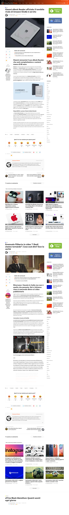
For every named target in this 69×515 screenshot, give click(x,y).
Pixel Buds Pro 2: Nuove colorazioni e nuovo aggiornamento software (12, 206)
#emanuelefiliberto (29, 378)
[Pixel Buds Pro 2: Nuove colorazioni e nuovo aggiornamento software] (14, 197)
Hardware (23, 134)
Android (48, 83)
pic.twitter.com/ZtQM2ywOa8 (22, 379)
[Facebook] (61, 1)
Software (48, 122)
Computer (48, 327)
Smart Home (49, 116)
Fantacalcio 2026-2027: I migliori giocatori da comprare (57, 36)
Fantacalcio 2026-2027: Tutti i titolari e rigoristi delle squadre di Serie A (57, 42)
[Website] (42, 169)
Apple (48, 87)
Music (48, 106)
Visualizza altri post (39, 160)
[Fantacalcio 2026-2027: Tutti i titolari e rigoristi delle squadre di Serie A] (49, 43)
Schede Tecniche (49, 114)
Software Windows (50, 124)
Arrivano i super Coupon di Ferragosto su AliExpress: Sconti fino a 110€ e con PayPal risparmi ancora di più (58, 55)
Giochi (48, 100)
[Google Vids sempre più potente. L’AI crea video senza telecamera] (55, 219)
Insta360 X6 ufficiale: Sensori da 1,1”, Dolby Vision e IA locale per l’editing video (34, 206)
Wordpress (48, 378)
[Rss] (67, 1)
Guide (48, 102)
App (47, 85)
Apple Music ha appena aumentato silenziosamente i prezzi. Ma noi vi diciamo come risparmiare (54, 206)
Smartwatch (49, 120)
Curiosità (12, 388)
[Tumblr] (13, 15)
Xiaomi (33, 134)
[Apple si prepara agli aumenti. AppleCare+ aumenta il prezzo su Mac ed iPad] (14, 219)
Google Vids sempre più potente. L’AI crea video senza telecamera (54, 227)
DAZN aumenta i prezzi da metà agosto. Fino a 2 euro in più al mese (34, 228)
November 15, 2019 (32, 381)
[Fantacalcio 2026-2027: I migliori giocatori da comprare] (49, 37)
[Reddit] (14, 15)
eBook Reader (17, 134)
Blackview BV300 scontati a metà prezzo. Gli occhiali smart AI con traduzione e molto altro (8, 77)
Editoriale (48, 96)
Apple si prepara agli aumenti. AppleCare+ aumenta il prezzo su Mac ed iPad (14, 228)
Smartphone (49, 118)
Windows (48, 376)
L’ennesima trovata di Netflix (21, 280)
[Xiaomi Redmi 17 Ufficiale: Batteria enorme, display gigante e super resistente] (49, 31)
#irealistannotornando (20, 378)
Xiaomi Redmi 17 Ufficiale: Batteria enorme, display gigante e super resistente (58, 30)
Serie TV (26, 388)
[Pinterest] (64, 1)
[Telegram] (15, 15)
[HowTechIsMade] (9, 3)
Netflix (17, 388)
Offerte (48, 110)
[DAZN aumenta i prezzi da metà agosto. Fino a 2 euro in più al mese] (34, 219)
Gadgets (48, 98)
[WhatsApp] (12, 15)
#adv (34, 378)
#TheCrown (35, 376)
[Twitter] (62, 1)
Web (47, 138)
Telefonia (48, 134)
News (7, 7)
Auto (47, 89)
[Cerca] (67, 3)
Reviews (48, 112)
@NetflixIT (31, 376)
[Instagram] (65, 1)
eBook (11, 134)
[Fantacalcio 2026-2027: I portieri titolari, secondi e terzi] (49, 49)
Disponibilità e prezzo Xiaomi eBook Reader (24, 55)
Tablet (48, 130)
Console (48, 329)
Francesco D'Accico (12, 14)
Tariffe (48, 132)
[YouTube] (66, 1)
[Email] (16, 15)
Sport (47, 126)
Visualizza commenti (37, 183)
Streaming (48, 128)
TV (47, 136)
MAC (47, 104)
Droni (47, 331)
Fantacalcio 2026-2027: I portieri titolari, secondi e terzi (58, 48)
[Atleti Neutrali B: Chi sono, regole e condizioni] (49, 62)
